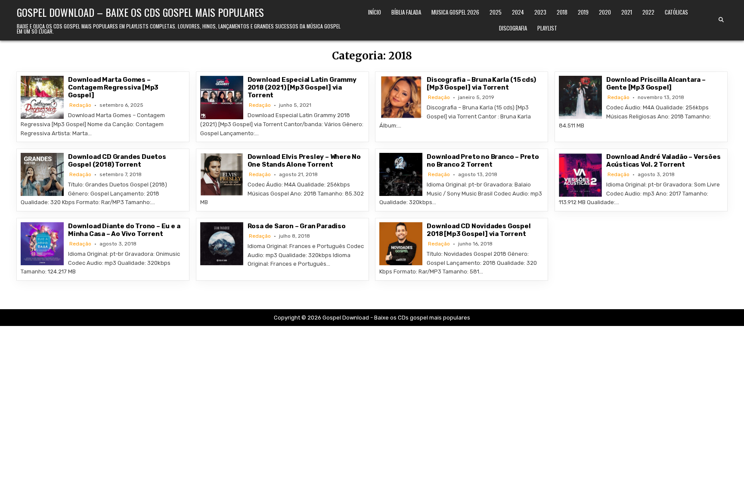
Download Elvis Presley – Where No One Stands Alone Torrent (304, 160)
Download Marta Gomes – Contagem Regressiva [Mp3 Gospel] (113, 87)
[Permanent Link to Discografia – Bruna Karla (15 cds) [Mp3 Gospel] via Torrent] (400, 97)
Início (374, 12)
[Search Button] (721, 19)
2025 (496, 12)
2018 (562, 12)
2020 (605, 12)
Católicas (676, 12)
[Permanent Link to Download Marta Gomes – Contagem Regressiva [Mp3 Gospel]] (42, 97)
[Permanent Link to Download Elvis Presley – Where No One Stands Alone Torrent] (221, 174)
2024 (518, 12)
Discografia (513, 28)
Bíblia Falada (406, 12)
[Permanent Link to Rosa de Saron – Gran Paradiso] (221, 243)
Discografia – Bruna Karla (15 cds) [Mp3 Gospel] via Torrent (481, 83)
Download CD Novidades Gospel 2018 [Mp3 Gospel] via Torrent (478, 230)
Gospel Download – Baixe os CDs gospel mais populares (140, 12)
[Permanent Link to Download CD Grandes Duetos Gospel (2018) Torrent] (42, 174)
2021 (626, 12)
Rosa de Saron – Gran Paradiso (297, 226)
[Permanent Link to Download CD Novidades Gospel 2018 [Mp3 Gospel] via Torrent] (400, 243)
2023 (540, 12)
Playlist (547, 28)
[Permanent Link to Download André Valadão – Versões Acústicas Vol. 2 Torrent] (580, 175)
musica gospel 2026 (455, 12)
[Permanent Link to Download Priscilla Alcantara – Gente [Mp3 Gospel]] (580, 97)
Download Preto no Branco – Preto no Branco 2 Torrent (483, 160)
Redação (80, 105)
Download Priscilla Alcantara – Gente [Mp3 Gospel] (656, 83)
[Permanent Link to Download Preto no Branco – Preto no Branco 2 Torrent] (400, 174)
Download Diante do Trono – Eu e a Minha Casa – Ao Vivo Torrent (124, 230)
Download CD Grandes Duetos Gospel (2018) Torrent (117, 160)
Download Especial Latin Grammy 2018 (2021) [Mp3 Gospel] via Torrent (302, 87)
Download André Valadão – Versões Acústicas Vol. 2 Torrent (663, 160)
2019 (583, 12)
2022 (648, 12)
